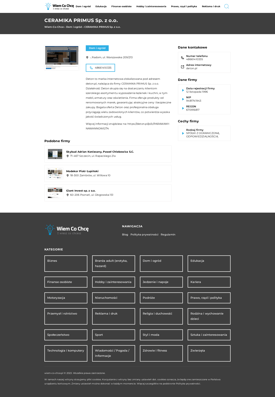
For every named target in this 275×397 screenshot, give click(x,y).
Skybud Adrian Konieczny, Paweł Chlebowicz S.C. (100, 151)
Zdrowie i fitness (155, 350)
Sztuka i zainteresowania (208, 335)
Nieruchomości (106, 298)
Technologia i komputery (65, 350)
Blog (125, 234)
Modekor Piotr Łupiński (82, 171)
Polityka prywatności (144, 234)
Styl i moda (151, 335)
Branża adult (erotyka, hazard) (111, 263)
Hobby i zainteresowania (151, 6)
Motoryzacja (56, 298)
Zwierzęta (197, 350)
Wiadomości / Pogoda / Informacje (112, 353)
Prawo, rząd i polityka (184, 6)
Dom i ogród (83, 6)
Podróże (149, 298)
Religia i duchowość (157, 313)
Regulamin (168, 234)
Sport (99, 335)
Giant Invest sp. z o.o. (80, 190)
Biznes (52, 261)
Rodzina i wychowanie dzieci (206, 316)
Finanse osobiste (121, 6)
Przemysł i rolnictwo (62, 313)
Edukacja (101, 6)
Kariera (195, 282)
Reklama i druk (211, 6)
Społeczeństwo (58, 335)
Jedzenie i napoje (155, 282)
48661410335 (103, 67)
